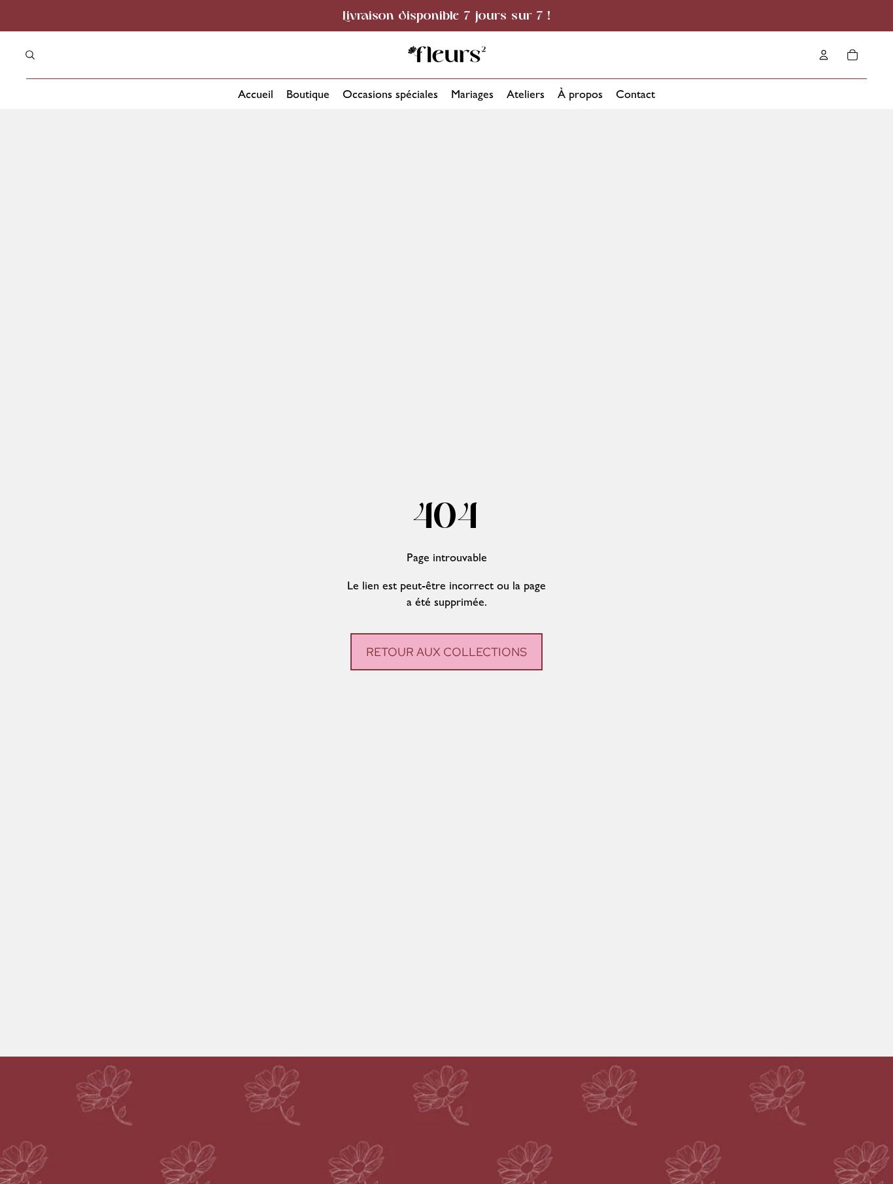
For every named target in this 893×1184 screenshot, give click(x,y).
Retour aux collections (446, 651)
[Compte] (823, 55)
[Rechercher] (30, 55)
